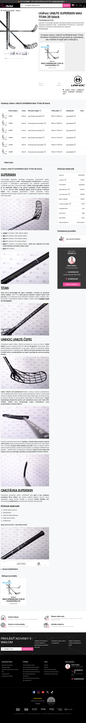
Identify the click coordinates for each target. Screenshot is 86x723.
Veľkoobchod (5, 674)
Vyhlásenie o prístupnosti (51, 674)
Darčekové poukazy (7, 676)
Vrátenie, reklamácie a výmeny (10, 669)
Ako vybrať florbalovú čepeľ (30, 669)
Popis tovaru (8, 162)
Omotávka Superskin (17, 490)
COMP (5, 233)
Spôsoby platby (6, 667)
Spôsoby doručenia (7, 665)
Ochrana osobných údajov (51, 671)
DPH (3, 671)
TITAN (5, 288)
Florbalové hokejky (8, 10)
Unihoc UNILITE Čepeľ (16, 339)
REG (4, 239)
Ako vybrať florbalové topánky (31, 678)
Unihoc (59, 85)
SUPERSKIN (71, 92)
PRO (4, 241)
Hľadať (66, 5)
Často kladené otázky (29, 665)
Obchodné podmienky (50, 669)
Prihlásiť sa (27, 649)
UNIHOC (18, 10)
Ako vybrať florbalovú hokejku (31, 667)
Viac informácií (43, 29)
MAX (4, 249)
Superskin (8, 174)
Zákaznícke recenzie (37, 701)
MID (4, 236)
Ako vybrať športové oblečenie (31, 671)
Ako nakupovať (27, 680)
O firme (46, 665)
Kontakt (46, 667)
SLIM (4, 244)
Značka (67, 90)
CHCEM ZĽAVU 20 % (58, 1)
